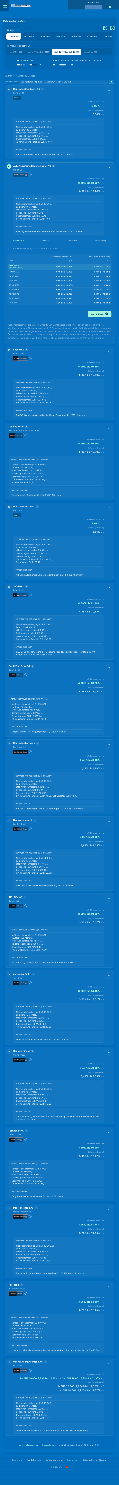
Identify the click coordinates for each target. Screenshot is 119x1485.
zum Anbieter (99, 314)
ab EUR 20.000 (90, 52)
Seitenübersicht (54, 1460)
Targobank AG (16, 1130)
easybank (18, 349)
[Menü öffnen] (4, 5)
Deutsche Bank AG (23, 1207)
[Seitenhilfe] (110, 7)
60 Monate (92, 36)
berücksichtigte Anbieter (29, 1445)
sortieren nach (11, 82)
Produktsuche (34, 1460)
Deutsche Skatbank (24, 506)
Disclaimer (72, 1460)
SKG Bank (18, 586)
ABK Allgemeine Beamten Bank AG (32, 166)
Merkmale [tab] (46, 240)
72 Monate (107, 36)
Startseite (17, 1460)
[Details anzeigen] (109, 90)
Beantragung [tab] (100, 240)
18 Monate (29, 36)
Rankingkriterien (49, 1445)
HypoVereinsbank (23, 820)
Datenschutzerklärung (94, 1460)
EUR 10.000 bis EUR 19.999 (66, 52)
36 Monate (60, 36)
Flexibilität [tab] (73, 240)
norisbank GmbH (22, 974)
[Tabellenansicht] (76, 7)
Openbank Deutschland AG (28, 1361)
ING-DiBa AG (15, 897)
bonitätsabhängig (20, 175)
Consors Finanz (21, 1051)
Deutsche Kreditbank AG (26, 89)
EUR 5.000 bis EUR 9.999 (38, 52)
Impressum (56, 1467)
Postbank (14, 1284)
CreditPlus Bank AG (19, 666)
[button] (59, 122)
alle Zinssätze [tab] (18, 240)
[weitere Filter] (105, 28)
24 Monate (44, 36)
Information (93, 2)
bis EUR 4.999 (16, 52)
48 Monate (76, 36)
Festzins (17, 98)
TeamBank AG (16, 426)
